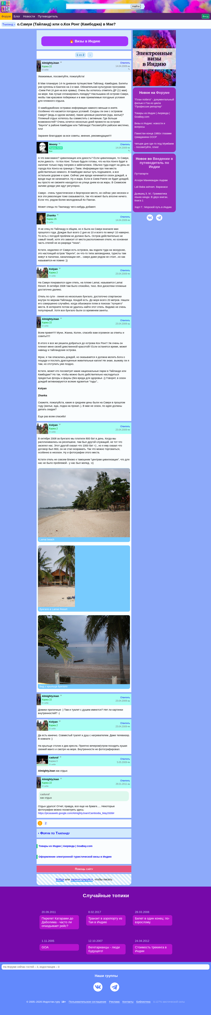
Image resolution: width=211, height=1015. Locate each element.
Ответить (125, 63)
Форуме (163, 93)
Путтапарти (141, 173)
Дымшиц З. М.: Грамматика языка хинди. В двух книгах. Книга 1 (151, 197)
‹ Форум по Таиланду (54, 833)
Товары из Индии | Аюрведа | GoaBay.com (65, 846)
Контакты (127, 1001)
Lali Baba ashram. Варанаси (151, 186)
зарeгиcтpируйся (82, 879)
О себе (45, 70)
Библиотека (143, 1001)
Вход (205, 16)
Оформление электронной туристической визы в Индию (75, 856)
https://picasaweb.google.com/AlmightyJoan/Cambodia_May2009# (76, 813)
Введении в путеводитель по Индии (156, 163)
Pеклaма (114, 1001)
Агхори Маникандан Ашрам (151, 180)
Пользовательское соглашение (87, 1001)
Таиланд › (8, 24)
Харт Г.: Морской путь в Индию (153, 207)
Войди (60, 879)
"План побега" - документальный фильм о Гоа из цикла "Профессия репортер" (154, 103)
